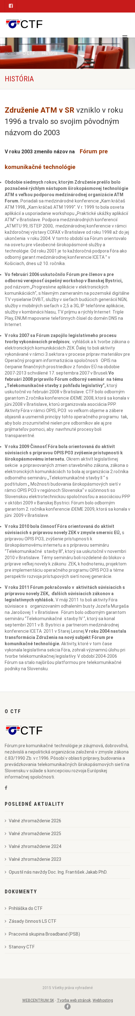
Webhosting (103, 1000)
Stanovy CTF (22, 946)
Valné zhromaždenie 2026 (35, 820)
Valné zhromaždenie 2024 (35, 846)
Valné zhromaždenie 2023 (35, 859)
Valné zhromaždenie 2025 (35, 833)
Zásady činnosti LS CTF (32, 921)
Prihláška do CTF (25, 908)
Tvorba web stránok (74, 1000)
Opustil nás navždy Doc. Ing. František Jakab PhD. (58, 872)
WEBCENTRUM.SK (38, 1000)
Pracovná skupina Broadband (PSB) (44, 934)
